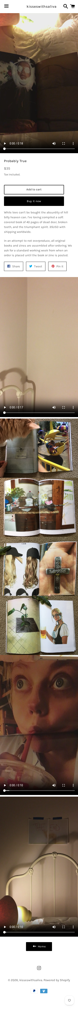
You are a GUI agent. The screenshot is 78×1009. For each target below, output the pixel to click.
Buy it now (34, 201)
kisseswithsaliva (39, 6)
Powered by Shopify (57, 980)
